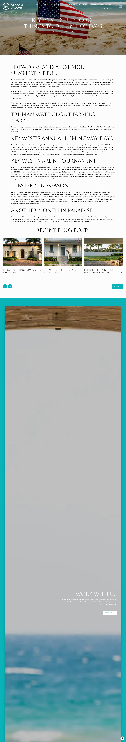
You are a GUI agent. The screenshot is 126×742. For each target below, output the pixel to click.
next (10, 286)
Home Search (56, 4)
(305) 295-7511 (107, 8)
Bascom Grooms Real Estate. (83, 221)
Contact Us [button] (110, 613)
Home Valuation (73, 4)
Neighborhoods (89, 4)
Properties (41, 4)
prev (5, 286)
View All (117, 286)
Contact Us (106, 4)
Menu (120, 6)
